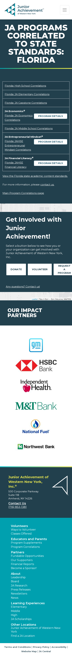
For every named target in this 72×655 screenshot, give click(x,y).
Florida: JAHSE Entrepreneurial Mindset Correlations (18, 145)
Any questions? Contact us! (23, 286)
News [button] (14, 597)
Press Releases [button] (20, 589)
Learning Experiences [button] (28, 603)
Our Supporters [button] (21, 560)
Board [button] (15, 581)
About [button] (15, 573)
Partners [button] (17, 552)
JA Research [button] (19, 585)
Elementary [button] (19, 606)
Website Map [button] (29, 651)
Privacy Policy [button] (41, 647)
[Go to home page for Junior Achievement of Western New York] (24, 10)
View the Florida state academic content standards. (35, 176)
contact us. (47, 184)
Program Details (50, 116)
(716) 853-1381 (17, 507)
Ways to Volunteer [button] (23, 529)
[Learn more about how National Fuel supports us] (36, 428)
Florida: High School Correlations (25, 85)
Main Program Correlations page (23, 193)
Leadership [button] (18, 577)
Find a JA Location (23, 635)
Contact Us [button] (17, 503)
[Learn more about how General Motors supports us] (36, 347)
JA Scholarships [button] (21, 619)
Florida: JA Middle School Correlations (29, 128)
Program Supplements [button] (26, 542)
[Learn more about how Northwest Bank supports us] (36, 449)
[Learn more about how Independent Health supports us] (36, 388)
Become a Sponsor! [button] (24, 568)
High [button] (14, 615)
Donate (16, 269)
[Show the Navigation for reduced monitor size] (64, 10)
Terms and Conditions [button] (17, 647)
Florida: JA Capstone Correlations (26, 102)
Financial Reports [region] (22, 564)
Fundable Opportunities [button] (27, 556)
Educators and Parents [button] (29, 539)
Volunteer (40, 269)
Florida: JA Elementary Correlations (27, 94)
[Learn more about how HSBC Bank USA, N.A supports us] (36, 367)
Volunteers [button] (19, 526)
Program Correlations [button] (25, 546)
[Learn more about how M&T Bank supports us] (36, 408)
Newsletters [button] (19, 593)
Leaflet (34, 299)
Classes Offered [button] (21, 533)
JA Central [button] (45, 651)
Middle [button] (15, 611)
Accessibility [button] (59, 647)
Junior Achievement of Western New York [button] (35, 629)
